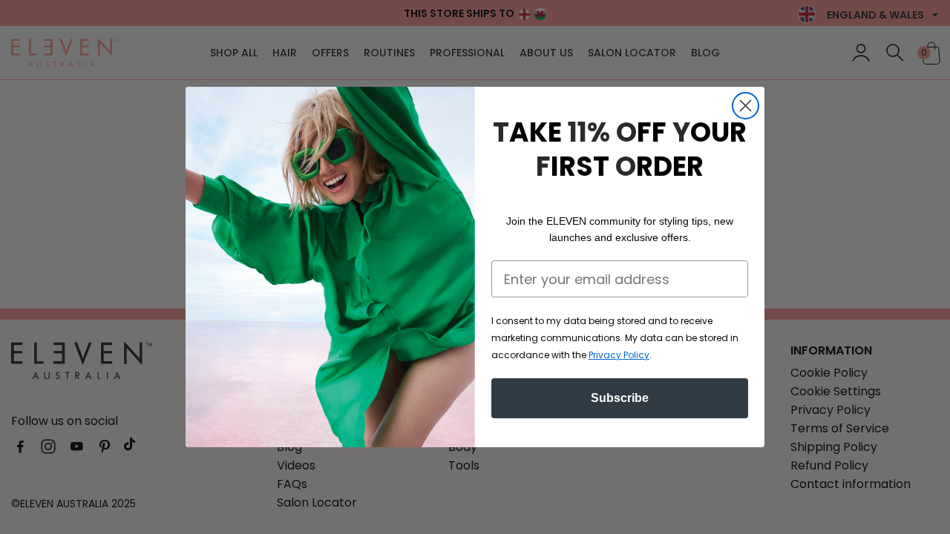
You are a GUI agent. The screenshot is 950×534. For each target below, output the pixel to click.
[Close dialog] (746, 106)
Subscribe (620, 398)
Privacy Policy (619, 355)
